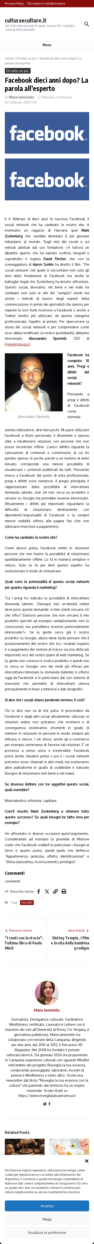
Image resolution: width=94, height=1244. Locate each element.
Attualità (27, 902)
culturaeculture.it (26, 20)
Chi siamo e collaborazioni (46, 3)
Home (9, 58)
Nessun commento (57, 97)
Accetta (47, 1206)
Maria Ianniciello (21, 97)
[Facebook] (49, 1104)
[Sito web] (45, 1104)
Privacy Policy (14, 3)
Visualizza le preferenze (47, 1232)
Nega (47, 1219)
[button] (86, 1161)
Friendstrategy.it (17, 344)
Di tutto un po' (26, 58)
